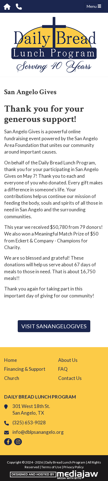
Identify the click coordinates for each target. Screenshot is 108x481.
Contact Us (70, 378)
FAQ (63, 369)
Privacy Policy (73, 467)
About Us (68, 360)
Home (10, 360)
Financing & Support (24, 369)
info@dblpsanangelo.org (38, 432)
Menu (92, 6)
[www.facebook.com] (8, 441)
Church (11, 378)
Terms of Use (51, 467)
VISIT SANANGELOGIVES (54, 326)
